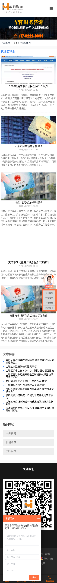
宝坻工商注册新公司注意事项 (21, 367)
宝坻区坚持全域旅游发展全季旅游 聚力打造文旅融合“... (30, 390)
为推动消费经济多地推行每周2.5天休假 (26, 381)
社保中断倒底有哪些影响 (28, 202)
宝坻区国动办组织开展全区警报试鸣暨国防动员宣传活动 (29, 376)
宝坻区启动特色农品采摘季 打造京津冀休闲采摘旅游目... (30, 361)
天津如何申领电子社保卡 (28, 146)
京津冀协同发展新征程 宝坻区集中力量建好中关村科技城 (30, 409)
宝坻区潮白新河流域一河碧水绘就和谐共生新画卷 (29, 403)
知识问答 (11, 451)
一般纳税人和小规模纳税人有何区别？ (26, 385)
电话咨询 (49, 581)
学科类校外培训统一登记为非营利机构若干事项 (29, 396)
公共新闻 (11, 433)
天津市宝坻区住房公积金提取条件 (29, 315)
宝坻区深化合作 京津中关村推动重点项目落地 (30, 371)
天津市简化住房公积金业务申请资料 (28, 262)
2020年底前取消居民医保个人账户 (28, 86)
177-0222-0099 (31, 36)
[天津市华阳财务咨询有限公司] (13, 8)
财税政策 (11, 442)
